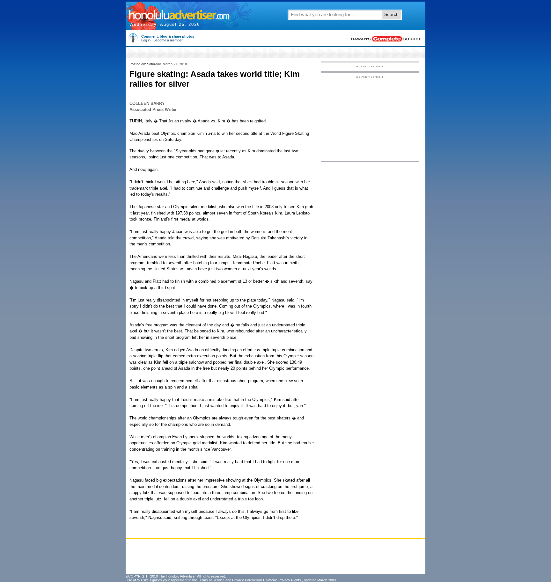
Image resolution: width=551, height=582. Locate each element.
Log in (146, 40)
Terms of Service (211, 580)
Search (391, 14)
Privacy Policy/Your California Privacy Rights (266, 580)
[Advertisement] (370, 118)
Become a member (168, 40)
